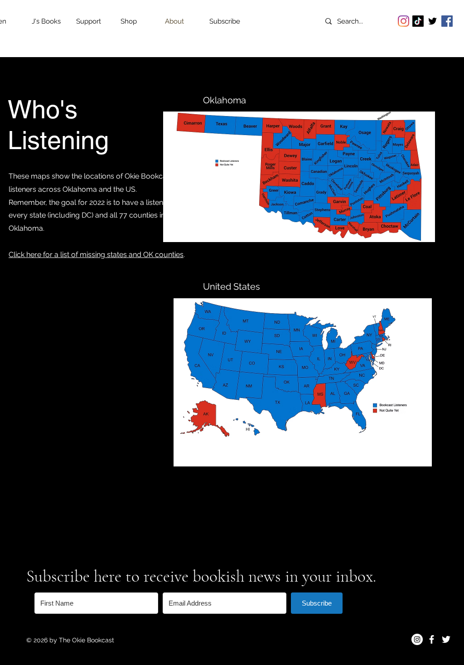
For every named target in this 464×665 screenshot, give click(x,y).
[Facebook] (447, 21)
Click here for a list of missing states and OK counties (96, 254)
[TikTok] (418, 21)
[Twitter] (432, 21)
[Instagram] (403, 21)
